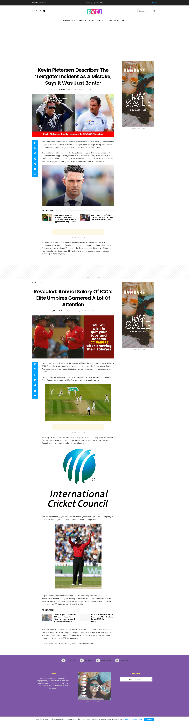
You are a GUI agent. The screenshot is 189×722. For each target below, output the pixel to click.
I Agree (149, 719)
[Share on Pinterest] (35, 163)
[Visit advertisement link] (138, 94)
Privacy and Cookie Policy (132, 719)
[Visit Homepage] (94, 11)
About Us (35, 3)
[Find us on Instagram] (40, 11)
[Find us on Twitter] (36, 11)
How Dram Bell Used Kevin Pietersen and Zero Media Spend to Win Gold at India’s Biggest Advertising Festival (64, 218)
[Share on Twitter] (35, 148)
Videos (100, 20)
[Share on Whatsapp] (35, 153)
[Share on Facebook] (35, 142)
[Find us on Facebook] (32, 11)
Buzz (74, 20)
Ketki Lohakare (60, 89)
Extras (109, 20)
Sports (82, 20)
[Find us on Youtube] (44, 11)
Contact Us (42, 3)
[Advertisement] (94, 41)
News (116, 20)
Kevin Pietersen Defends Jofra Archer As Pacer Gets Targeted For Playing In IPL (102, 217)
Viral (124, 20)
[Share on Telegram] (35, 158)
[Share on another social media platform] (35, 174)
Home (34, 61)
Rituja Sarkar (59, 311)
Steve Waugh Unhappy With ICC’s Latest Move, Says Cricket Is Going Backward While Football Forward (64, 618)
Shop (155, 3)
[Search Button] (154, 11)
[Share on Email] (35, 169)
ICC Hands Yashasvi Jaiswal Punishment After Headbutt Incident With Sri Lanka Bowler (102, 618)
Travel (91, 20)
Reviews (66, 20)
